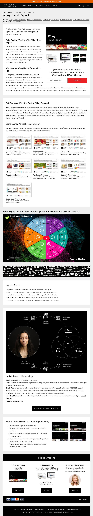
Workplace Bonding (66, 113)
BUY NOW (46, 490)
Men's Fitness (21, 20)
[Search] (79, 5)
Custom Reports (17, 21)
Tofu (80, 110)
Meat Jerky (9, 113)
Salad (85, 110)
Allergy (43, 115)
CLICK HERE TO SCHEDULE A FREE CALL (46, 408)
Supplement (55, 20)
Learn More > (82, 499)
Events (48, 5)
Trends (22, 512)
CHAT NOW (18, 490)
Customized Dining (80, 113)
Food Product (28, 12)
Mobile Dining (27, 113)
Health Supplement (66, 20)
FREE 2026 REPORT (56, 80)
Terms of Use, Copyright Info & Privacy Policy (59, 512)
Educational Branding (53, 115)
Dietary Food (7, 21)
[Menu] (87, 6)
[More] (21, 118)
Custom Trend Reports (73, 509)
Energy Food (13, 20)
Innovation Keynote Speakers (36, 509)
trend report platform (44, 388)
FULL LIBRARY (8, 12)
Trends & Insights (27, 5)
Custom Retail (21, 115)
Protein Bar (46, 20)
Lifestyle (18, 12)
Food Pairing (18, 113)
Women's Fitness (83, 20)
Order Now (77, 80)
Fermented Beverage (34, 115)
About (55, 5)
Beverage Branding (46, 113)
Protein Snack (37, 20)
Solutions (39, 5)
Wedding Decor (75, 115)
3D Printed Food (11, 115)
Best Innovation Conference (55, 509)
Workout (30, 20)
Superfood (15, 118)
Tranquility (56, 113)
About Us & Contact (19, 509)
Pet (33, 113)
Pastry (37, 113)
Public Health (65, 115)
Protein (75, 20)
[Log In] (83, 5)
